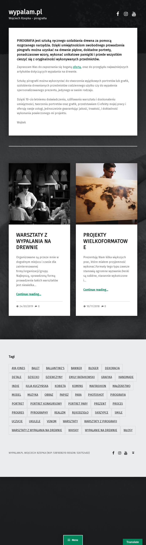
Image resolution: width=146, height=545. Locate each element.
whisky (73, 430)
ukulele (34, 421)
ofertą (77, 67)
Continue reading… (28, 294)
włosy (128, 430)
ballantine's (55, 368)
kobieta (60, 386)
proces (118, 403)
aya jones (18, 368)
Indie (15, 386)
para (78, 394)
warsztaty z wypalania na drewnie (37, 430)
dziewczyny (54, 377)
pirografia (118, 394)
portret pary (78, 403)
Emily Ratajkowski (82, 377)
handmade (126, 377)
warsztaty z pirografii (100, 421)
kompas (77, 386)
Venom (51, 421)
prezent (100, 403)
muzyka (32, 394)
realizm (60, 412)
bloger (93, 368)
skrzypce (101, 412)
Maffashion (97, 386)
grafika (106, 377)
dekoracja (112, 368)
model (16, 394)
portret (18, 403)
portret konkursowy (46, 403)
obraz (49, 394)
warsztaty (70, 421)
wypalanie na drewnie (101, 430)
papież (64, 394)
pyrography (39, 412)
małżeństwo (121, 386)
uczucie (17, 421)
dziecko (33, 377)
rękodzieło (80, 412)
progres (18, 412)
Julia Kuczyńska (37, 386)
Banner (76, 368)
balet (36, 368)
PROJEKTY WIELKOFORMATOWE (105, 241)
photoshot (96, 394)
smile (118, 412)
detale (16, 377)
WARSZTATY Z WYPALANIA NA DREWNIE (33, 241)
